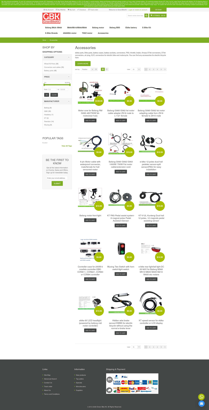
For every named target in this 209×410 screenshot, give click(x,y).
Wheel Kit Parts (49, 63)
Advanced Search (50, 379)
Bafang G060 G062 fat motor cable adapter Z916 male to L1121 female (120, 113)
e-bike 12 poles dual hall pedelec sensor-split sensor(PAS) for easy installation (151, 165)
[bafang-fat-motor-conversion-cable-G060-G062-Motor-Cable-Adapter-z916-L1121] (120, 92)
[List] (107, 69)
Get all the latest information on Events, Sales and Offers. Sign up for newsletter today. (57, 170)
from (45, 89)
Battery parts (48, 70)
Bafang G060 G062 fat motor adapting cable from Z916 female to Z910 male (151, 113)
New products (81, 375)
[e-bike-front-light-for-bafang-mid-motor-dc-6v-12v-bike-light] (90, 197)
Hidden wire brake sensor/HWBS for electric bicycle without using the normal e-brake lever (120, 324)
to (58, 89)
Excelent (44, 143)
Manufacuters (81, 386)
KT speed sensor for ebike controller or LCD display (151, 321)
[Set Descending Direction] (96, 69)
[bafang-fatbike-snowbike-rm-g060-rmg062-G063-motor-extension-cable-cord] (120, 143)
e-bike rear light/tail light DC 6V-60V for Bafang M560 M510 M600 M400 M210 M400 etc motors (151, 270)
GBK (46, 111)
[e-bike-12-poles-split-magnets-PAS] (151, 143)
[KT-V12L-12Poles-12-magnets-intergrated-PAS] (151, 197)
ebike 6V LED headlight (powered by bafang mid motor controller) (90, 323)
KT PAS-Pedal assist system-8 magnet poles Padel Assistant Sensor (120, 218)
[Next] (165, 69)
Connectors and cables (52, 67)
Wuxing (47, 125)
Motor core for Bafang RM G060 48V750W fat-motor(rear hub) (90, 113)
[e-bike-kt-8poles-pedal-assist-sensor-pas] (120, 197)
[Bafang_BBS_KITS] (51, 18)
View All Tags (67, 146)
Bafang (46, 107)
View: (128, 69)
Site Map (47, 375)
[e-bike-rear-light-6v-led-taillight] (151, 248)
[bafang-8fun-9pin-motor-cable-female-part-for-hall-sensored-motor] (90, 143)
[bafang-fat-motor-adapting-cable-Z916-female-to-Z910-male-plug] (151, 92)
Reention (47, 121)
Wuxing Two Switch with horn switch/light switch (120, 268)
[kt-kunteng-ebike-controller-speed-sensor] (151, 302)
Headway (47, 114)
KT (45, 118)
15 (133, 69)
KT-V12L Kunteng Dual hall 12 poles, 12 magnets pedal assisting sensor (151, 218)
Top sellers (80, 379)
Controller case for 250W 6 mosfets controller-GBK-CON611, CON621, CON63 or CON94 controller (90, 270)
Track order (48, 386)
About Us (47, 390)
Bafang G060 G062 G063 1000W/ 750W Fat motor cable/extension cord (121, 164)
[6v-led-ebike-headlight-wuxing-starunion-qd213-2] (90, 302)
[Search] (146, 15)
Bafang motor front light (90, 215)
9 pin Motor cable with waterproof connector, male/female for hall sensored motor (90, 165)
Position (84, 69)
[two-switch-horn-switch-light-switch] (120, 248)
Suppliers (79, 390)
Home (44, 40)
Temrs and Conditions (52, 394)
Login (130, 10)
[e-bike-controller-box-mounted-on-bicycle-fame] (90, 248)
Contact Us (48, 382)
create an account (141, 10)
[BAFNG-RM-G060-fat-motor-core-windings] (90, 92)
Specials (79, 382)
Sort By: (77, 69)
